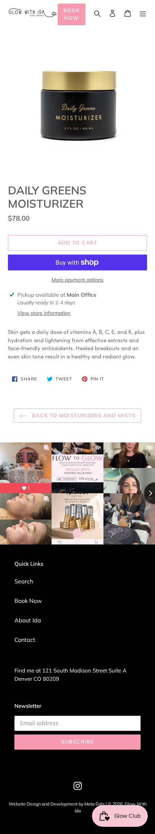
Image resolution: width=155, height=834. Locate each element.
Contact (24, 639)
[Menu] (142, 13)
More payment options (77, 280)
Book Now (71, 14)
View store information (43, 313)
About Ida (27, 620)
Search (23, 581)
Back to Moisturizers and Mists (83, 415)
